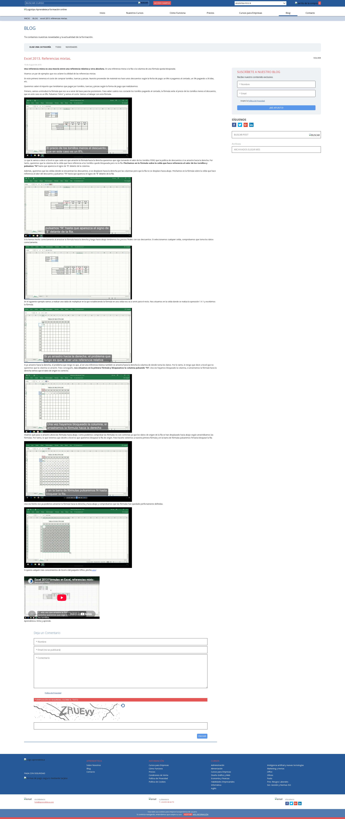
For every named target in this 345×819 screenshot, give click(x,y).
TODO (58, 47)
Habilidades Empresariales (222, 781)
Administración (217, 765)
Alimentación (216, 768)
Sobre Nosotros (94, 765)
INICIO (27, 18)
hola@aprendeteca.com (44, 802)
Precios (210, 12)
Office (269, 772)
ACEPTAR (188, 814)
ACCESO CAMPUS (162, 3)
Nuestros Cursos (134, 12)
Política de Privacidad (53, 693)
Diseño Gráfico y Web (220, 775)
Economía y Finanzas (220, 778)
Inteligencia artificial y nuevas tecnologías (285, 765)
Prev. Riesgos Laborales (277, 781)
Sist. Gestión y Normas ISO (279, 785)
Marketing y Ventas (275, 768)
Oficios (270, 775)
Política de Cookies (157, 781)
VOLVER (317, 58)
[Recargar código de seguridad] (123, 706)
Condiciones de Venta (158, 775)
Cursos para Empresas (250, 12)
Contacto (310, 12)
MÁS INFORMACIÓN (200, 814)
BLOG (35, 18)
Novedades (71, 47)
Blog (288, 12)
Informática (216, 785)
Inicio (102, 12)
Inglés (213, 788)
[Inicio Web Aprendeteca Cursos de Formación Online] (45, 9)
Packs (269, 778)
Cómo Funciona (177, 12)
